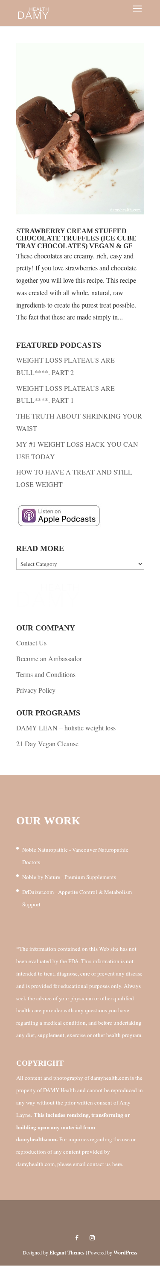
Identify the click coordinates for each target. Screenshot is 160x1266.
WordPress (125, 1252)
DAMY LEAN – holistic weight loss (66, 727)
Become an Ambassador (49, 658)
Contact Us (31, 642)
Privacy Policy (35, 690)
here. (117, 1164)
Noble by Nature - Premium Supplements (69, 877)
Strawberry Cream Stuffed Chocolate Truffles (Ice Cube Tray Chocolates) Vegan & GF (76, 238)
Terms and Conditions (46, 674)
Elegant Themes (66, 1252)
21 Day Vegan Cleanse (47, 743)
